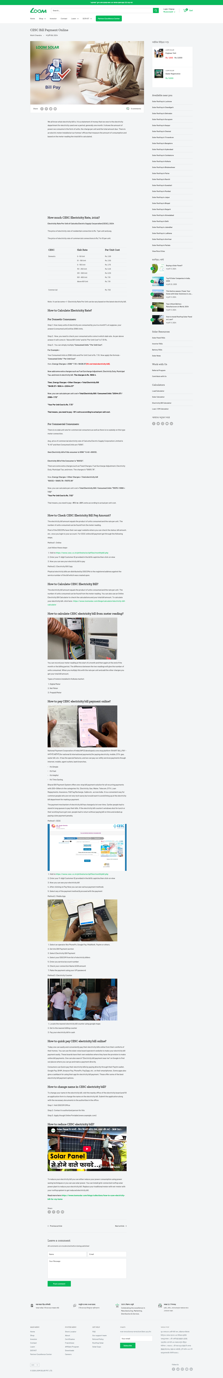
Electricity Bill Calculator (161, 403)
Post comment (59, 1284)
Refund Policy (98, 1339)
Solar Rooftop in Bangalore (162, 143)
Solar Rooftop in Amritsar (162, 239)
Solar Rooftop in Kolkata (161, 161)
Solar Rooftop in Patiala (161, 245)
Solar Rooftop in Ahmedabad (163, 215)
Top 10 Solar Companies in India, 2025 (178, 279)
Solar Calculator (158, 397)
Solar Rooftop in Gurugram (162, 119)
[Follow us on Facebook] (153, 423)
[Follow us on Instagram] (162, 423)
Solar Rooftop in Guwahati (162, 185)
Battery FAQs (157, 350)
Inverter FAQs (157, 344)
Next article (119, 1226)
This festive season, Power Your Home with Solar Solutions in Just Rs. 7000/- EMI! (179, 292)
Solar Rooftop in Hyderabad (162, 149)
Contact (64, 18)
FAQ (93, 1331)
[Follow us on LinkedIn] (171, 423)
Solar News (156, 356)
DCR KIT (86, 18)
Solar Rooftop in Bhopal (161, 203)
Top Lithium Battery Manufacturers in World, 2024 (177, 305)
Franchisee (69, 1343)
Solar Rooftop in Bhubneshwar (163, 167)
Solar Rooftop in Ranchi (161, 179)
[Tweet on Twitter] (50, 108)
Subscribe (128, 1345)
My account (168, 11)
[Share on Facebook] (42, 108)
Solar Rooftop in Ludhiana (162, 233)
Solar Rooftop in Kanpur (161, 125)
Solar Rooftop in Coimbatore (163, 155)
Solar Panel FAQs (158, 338)
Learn (73, 18)
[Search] (156, 10)
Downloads (69, 1350)
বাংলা (32, 1365)
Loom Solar (170, 50)
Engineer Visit (171, 53)
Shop (41, 18)
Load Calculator (158, 391)
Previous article (56, 1226)
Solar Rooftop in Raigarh (161, 209)
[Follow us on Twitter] (158, 423)
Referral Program (158, 370)
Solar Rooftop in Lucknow (162, 101)
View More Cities (158, 251)
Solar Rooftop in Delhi (160, 221)
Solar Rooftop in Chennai (161, 131)
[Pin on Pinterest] (46, 108)
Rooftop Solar (98, 1343)
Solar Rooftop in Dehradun (162, 113)
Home (32, 18)
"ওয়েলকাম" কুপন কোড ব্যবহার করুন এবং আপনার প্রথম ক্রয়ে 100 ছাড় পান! (111, 2)
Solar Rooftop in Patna (160, 173)
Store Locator (70, 1331)
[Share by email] (55, 108)
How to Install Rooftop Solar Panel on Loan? (179, 318)
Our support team (99, 1335)
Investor (53, 18)
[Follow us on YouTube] (167, 423)
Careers (68, 1354)
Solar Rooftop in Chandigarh (163, 107)
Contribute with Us (159, 376)
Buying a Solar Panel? (174, 265)
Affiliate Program (72, 1347)
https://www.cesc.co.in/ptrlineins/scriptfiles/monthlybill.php (82, 553)
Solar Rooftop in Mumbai (161, 191)
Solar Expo (96, 1347)
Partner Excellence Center (109, 18)
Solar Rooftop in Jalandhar (162, 227)
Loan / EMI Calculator (160, 409)
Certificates (70, 1339)
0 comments (136, 108)
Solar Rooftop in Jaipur (161, 197)
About (67, 1335)
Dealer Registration (173, 74)
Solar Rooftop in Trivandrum (163, 137)
